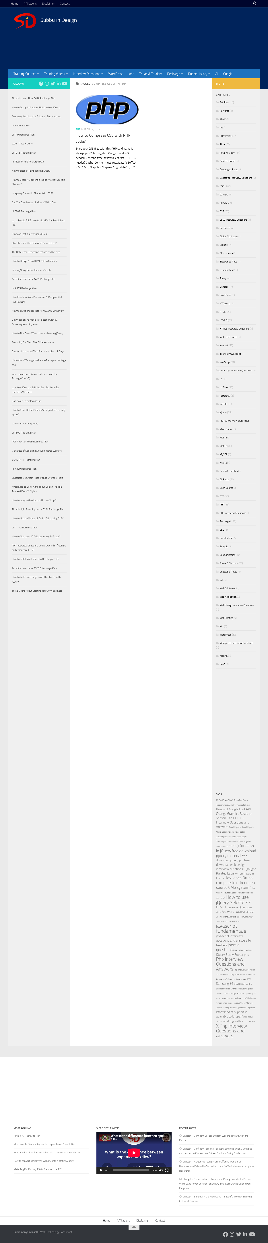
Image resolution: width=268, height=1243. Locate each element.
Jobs (131, 74)
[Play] (101, 1170)
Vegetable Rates (228, 571)
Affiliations (30, 3)
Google (227, 74)
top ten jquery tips (238, 998)
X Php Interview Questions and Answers (231, 1031)
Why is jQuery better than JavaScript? (31, 270)
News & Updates (229, 471)
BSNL (223, 186)
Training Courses (24, 74)
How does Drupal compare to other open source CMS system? (235, 882)
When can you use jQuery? (25, 423)
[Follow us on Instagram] (47, 83)
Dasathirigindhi (235, 827)
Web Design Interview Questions (237, 605)
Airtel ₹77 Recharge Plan (27, 1135)
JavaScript (225, 362)
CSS (222, 211)
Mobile (223, 437)
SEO (222, 529)
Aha (222, 119)
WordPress (115, 74)
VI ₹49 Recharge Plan (23, 134)
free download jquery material (236, 853)
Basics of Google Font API (233, 809)
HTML (223, 311)
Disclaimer (48, 3)
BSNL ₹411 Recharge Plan (26, 459)
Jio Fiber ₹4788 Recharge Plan (28, 161)
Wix (222, 626)
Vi (221, 580)
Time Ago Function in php (239, 993)
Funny (223, 278)
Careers (224, 194)
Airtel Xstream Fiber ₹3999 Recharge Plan (34, 568)
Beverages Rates (229, 169)
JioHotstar (225, 395)
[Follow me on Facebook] (41, 83)
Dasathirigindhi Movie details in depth (231, 837)
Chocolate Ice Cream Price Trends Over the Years (37, 477)
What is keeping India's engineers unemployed (235, 1008)
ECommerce (226, 253)
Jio (221, 379)
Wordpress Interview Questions (236, 643)
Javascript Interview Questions (236, 370)
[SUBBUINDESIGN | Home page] (25, 21)
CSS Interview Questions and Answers (232, 822)
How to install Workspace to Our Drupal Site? (35, 559)
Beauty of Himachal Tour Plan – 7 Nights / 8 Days (38, 351)
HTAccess (225, 303)
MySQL (224, 454)
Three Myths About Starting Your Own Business (37, 590)
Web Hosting (226, 617)
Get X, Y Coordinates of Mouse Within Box (34, 202)
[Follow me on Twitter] (53, 83)
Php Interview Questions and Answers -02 (34, 243)
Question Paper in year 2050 (239, 979)
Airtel (222, 144)
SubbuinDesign (227, 554)
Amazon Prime (227, 161)
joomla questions (227, 947)
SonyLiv (224, 546)
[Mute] (161, 1170)
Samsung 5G (224, 984)
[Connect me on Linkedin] (58, 83)
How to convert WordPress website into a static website (44, 1160)
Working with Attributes (239, 1021)
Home (14, 3)
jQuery (223, 412)
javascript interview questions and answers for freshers (234, 940)
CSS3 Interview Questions (233, 219)
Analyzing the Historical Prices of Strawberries (36, 116)
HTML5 (224, 320)
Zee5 (222, 664)
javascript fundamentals (231, 928)
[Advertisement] (187, 38)
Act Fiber (224, 102)
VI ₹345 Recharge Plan (24, 152)
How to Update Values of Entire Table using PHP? (38, 518)
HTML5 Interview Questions (234, 328)
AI (216, 74)
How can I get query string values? (30, 234)
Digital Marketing (229, 236)
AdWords (224, 110)
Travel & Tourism (150, 74)
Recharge (173, 74)
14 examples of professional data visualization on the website (47, 1152)
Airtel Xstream (227, 152)
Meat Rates (226, 429)
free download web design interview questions (233, 864)
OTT (222, 496)
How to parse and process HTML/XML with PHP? (38, 310)
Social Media (226, 538)
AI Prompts (226, 136)
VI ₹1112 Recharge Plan (24, 527)
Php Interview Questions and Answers (230, 964)
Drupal (223, 244)
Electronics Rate (228, 261)
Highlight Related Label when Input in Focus (236, 873)
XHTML (224, 655)
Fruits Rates (226, 270)
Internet (224, 345)
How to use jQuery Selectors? (233, 899)
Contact (65, 3)
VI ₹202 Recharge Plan (24, 211)
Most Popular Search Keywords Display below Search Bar (44, 1144)
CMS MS (224, 203)
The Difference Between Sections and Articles (36, 252)
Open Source (226, 487)
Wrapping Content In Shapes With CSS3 (32, 193)
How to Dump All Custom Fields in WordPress (36, 107)
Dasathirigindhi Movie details (233, 832)
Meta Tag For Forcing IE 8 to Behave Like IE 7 (38, 1169)
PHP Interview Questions (233, 513)
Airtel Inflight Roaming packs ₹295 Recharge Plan (38, 509)
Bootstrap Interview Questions (236, 177)
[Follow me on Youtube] (64, 83)
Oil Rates (224, 479)
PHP (78, 129)
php (246, 955)
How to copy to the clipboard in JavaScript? (34, 500)
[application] (134, 1153)
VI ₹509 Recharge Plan (24, 432)
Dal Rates (225, 228)
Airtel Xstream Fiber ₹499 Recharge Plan (33, 279)
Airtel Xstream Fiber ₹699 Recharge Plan (33, 98)
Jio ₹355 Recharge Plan (24, 288)
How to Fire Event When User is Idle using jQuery (37, 333)
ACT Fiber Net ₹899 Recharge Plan (30, 441)
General (224, 286)
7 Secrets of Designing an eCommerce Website (37, 450)
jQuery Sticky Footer (229, 955)
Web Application (228, 596)
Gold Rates (225, 295)
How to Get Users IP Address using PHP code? (36, 536)
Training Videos (54, 74)
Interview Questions (86, 74)
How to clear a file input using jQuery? (31, 170)
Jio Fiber (224, 387)
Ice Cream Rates (228, 337)
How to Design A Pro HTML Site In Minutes (34, 261)
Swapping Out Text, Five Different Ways (33, 342)
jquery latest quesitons (242, 950)
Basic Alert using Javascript (26, 401)
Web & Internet (228, 588)
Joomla (223, 404)
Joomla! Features (21, 125)
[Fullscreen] (167, 1170)
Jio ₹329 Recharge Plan (24, 468)
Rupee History (197, 74)
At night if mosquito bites (239, 805)
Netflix (223, 462)
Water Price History (22, 143)
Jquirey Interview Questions (234, 420)
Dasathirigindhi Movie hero (227, 841)
